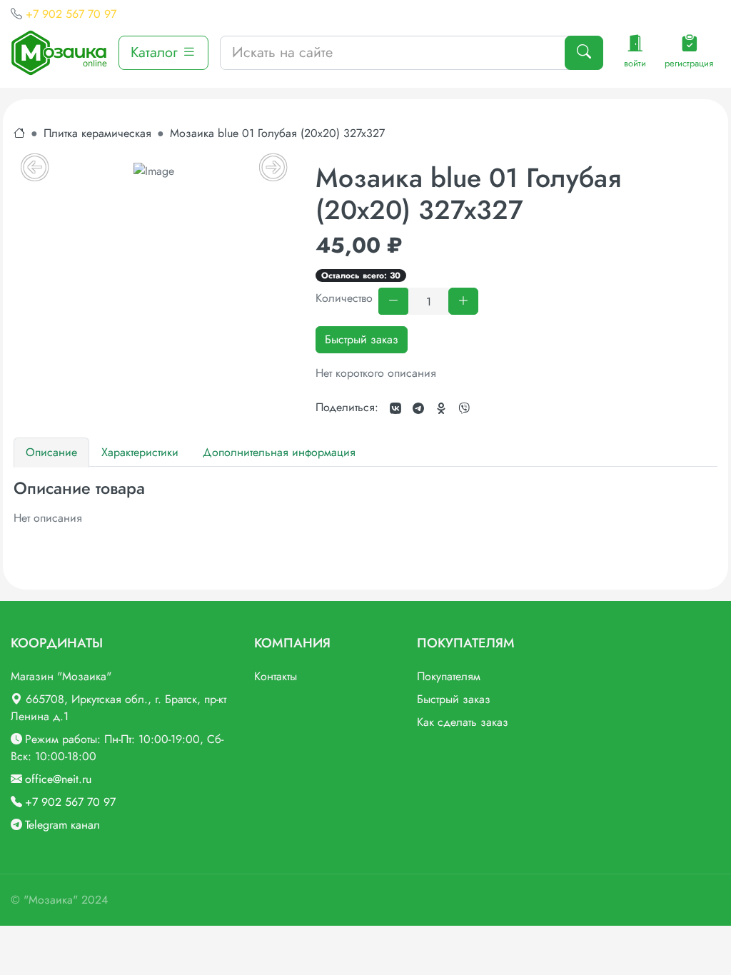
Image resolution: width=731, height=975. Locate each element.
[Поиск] (584, 53)
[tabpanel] (365, 502)
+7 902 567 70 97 (71, 14)
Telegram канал (62, 825)
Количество (344, 298)
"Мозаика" (51, 899)
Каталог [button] (156, 52)
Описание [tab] (51, 452)
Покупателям (448, 676)
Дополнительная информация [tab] (279, 452)
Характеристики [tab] (139, 452)
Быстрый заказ (361, 339)
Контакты (275, 676)
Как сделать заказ (462, 722)
